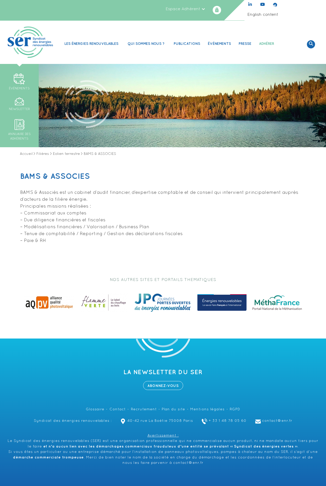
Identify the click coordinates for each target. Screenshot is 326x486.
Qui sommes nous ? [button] (146, 43)
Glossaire (95, 409)
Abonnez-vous (163, 385)
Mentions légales (207, 409)
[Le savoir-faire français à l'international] (222, 302)
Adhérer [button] (266, 43)
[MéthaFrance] (277, 302)
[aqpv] (49, 302)
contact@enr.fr (277, 421)
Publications (187, 43)
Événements (219, 43)
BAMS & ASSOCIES (55, 176)
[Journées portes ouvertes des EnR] (162, 302)
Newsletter (19, 109)
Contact (118, 409)
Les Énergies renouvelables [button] (91, 43)
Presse (245, 43)
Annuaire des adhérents (19, 136)
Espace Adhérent (183, 9)
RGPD (235, 409)
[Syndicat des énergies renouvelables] (30, 42)
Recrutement (144, 409)
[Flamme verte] (103, 302)
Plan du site (173, 409)
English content (262, 15)
